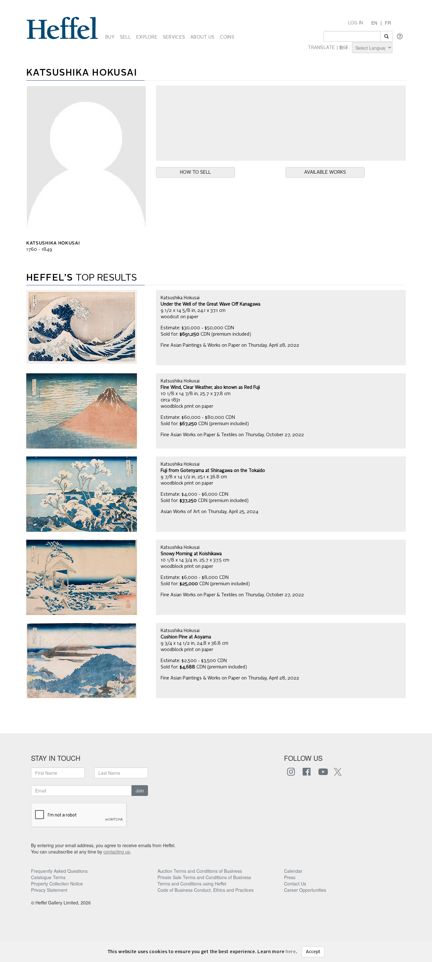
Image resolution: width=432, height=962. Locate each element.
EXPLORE (146, 37)
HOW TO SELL (195, 172)
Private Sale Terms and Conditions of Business (204, 877)
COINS (227, 37)
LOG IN (355, 23)
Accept (313, 952)
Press (289, 877)
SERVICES (174, 37)
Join (140, 790)
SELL (125, 37)
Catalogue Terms (48, 877)
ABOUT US (202, 37)
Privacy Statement (49, 890)
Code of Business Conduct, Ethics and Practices (205, 890)
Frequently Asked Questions (59, 871)
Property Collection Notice (57, 883)
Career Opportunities (305, 890)
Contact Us (295, 883)
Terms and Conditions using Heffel (191, 883)
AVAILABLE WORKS (325, 172)
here (291, 952)
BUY (109, 37)
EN (374, 23)
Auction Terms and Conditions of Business (199, 871)
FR (388, 23)
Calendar (293, 871)
